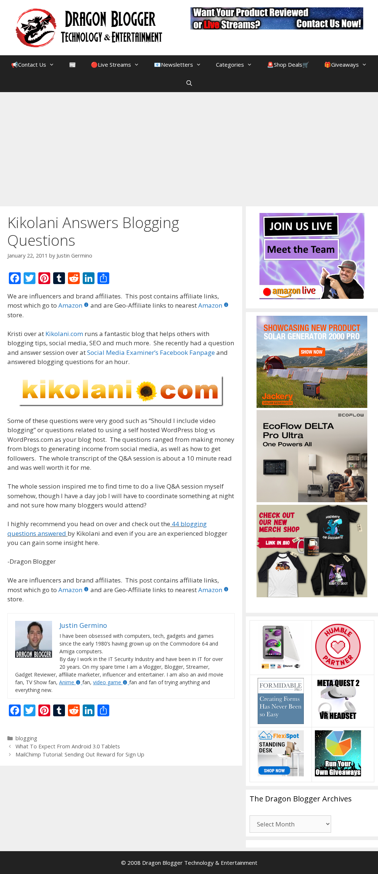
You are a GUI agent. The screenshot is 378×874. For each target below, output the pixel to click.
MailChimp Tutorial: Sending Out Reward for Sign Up (80, 754)
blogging (26, 738)
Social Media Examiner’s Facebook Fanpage (151, 352)
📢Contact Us (28, 64)
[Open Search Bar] (189, 83)
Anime (66, 682)
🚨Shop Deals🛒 (288, 64)
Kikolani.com (64, 333)
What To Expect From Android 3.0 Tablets (68, 746)
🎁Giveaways (341, 64)
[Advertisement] (189, 147)
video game (107, 682)
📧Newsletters (173, 64)
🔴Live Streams (111, 64)
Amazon (70, 305)
